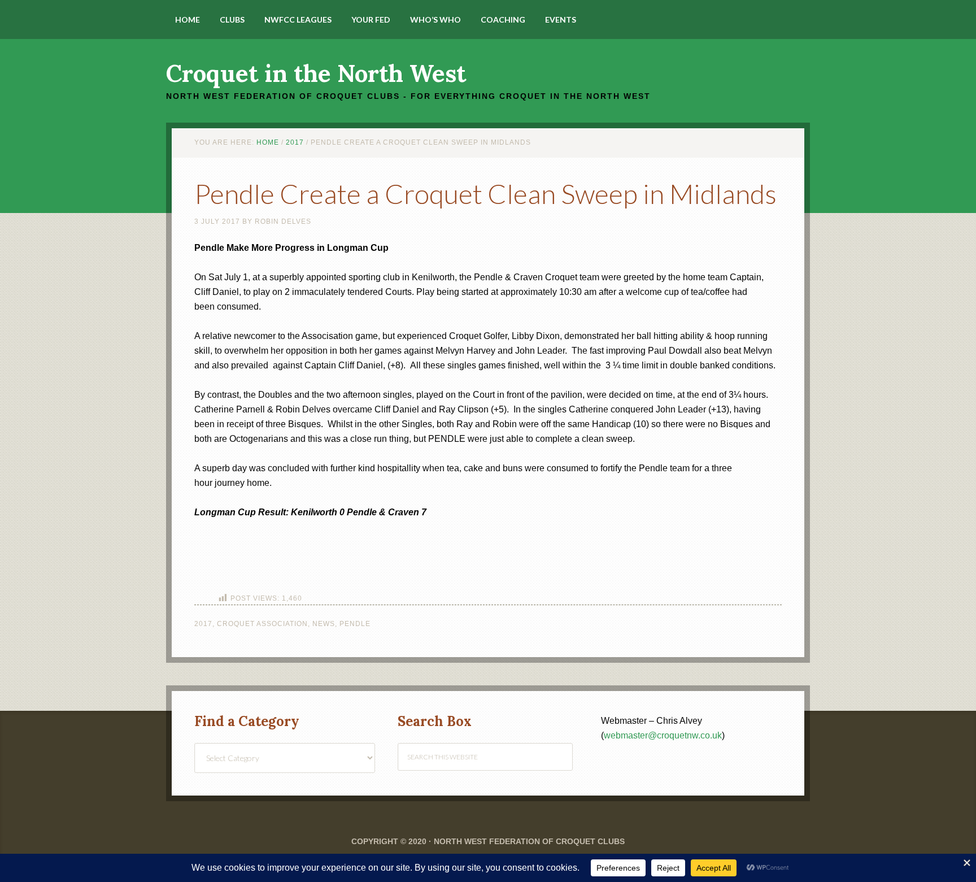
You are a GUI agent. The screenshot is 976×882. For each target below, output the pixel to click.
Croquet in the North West (316, 73)
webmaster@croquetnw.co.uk (663, 735)
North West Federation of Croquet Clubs (529, 841)
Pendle (355, 624)
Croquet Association (262, 624)
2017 (203, 624)
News (323, 624)
